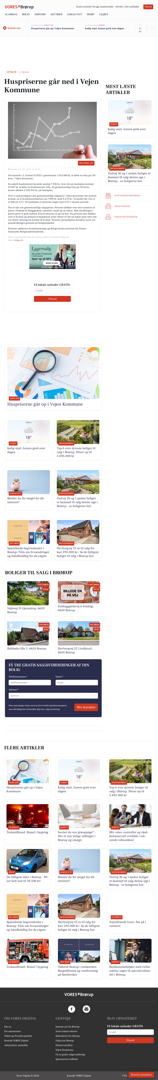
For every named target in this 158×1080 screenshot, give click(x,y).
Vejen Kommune (64, 1049)
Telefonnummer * (18, 676)
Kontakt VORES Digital (16, 1040)
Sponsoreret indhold (67, 1059)
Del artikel (84, 163)
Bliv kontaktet (86, 707)
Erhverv (40, 14)
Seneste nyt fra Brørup (67, 1026)
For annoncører (12, 1031)
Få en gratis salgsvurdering (70, 1054)
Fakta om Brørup (65, 1040)
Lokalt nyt (74, 14)
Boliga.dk (18, 240)
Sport (90, 14)
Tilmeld (148, 6)
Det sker (56, 14)
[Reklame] (52, 256)
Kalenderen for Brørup (68, 1036)
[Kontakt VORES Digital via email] (86, 1009)
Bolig (26, 14)
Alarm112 (11, 14)
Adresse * (14, 689)
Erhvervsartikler (64, 1045)
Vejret (103, 14)
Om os (7, 1026)
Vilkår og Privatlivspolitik (18, 1036)
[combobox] (10, 696)
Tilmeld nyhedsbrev (141, 1074)
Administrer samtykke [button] (16, 1045)
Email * (59, 676)
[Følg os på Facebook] (71, 1009)
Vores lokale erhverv (66, 1031)
